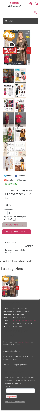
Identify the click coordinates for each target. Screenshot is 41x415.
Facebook (21, 176)
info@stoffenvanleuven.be (24, 320)
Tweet (9, 176)
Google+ (10, 180)
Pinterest (22, 180)
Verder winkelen (14, 225)
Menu (11, 21)
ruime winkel (23, 342)
